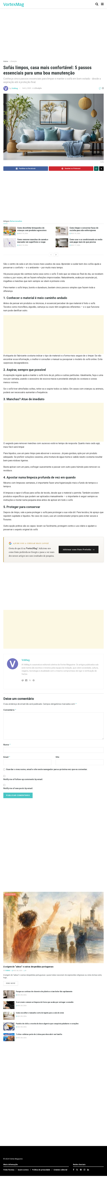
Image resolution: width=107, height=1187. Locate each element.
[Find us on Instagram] (84, 1169)
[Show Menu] (102, 4)
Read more (12, 983)
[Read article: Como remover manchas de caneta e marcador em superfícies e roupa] (9, 242)
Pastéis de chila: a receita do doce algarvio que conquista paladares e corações (47, 1024)
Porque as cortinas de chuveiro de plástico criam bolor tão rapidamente (44, 991)
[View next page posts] (56, 255)
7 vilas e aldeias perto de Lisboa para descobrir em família (39, 1034)
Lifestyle (13, 61)
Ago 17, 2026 (75, 245)
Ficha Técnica (8, 1170)
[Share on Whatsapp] (96, 168)
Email (6, 757)
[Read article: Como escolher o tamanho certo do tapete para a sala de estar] (8, 1016)
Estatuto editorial (60, 1170)
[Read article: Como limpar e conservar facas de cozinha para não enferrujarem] (62, 231)
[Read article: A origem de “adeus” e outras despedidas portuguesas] (53, 927)
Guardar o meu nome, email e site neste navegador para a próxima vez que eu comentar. (46, 769)
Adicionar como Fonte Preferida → (78, 549)
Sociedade (10, 894)
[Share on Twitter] (101, 168)
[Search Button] (96, 4)
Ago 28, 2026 (17, 970)
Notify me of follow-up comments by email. (23, 779)
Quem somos (23, 1170)
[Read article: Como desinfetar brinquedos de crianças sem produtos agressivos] (9, 231)
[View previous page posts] (51, 255)
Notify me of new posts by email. (18, 788)
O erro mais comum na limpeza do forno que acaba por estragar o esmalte (44, 1002)
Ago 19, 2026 (23, 233)
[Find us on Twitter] (77, 1169)
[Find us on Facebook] (73, 1169)
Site (57, 757)
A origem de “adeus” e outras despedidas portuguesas (28, 966)
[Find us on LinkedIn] (88, 1169)
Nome (7, 744)
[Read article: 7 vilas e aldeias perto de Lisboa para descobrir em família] (8, 1037)
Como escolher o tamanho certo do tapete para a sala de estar (40, 1013)
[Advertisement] (53, 334)
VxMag (15, 88)
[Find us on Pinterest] (81, 1169)
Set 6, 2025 (26, 88)
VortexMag (13, 4)
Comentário (9, 710)
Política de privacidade (41, 1170)
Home (5, 61)
